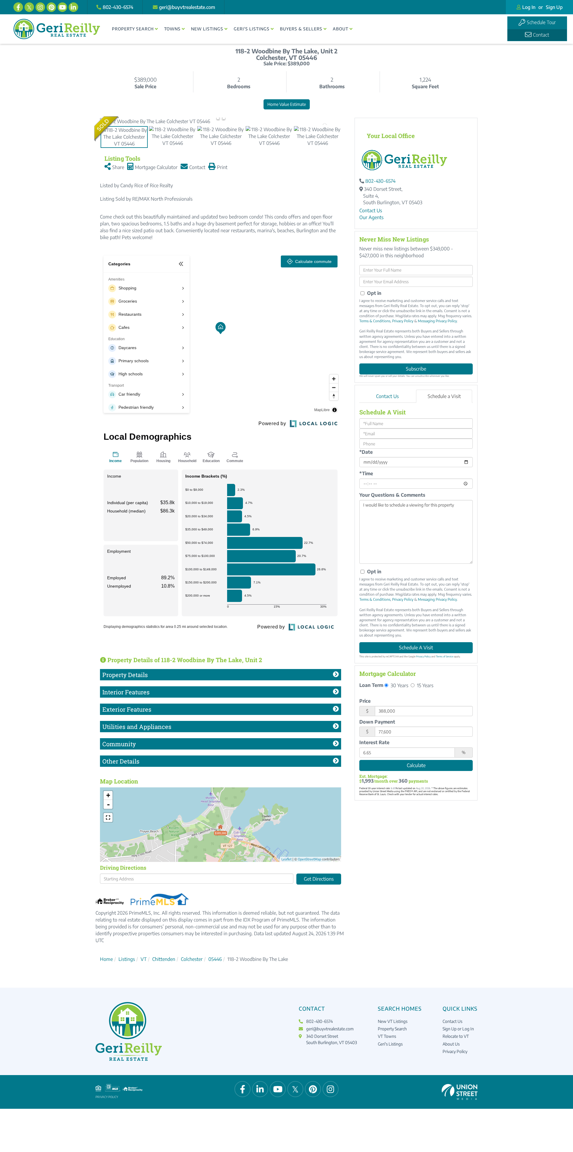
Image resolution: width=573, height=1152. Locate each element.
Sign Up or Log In (458, 1028)
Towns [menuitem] (172, 28)
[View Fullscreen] (108, 817)
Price (365, 701)
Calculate (416, 765)
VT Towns (387, 1036)
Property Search (392, 1028)
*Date (366, 452)
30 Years (398, 685)
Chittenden (163, 959)
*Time (366, 473)
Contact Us (370, 210)
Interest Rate (374, 742)
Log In (528, 7)
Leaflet (286, 859)
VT (144, 959)
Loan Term (371, 685)
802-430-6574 (118, 7)
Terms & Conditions (374, 321)
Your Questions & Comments (392, 495)
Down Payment (377, 722)
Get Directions (319, 879)
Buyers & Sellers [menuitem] (301, 28)
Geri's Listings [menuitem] (251, 28)
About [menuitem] (340, 28)
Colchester (192, 959)
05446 (215, 959)
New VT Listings (392, 1021)
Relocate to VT (456, 1036)
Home (106, 959)
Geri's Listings (390, 1043)
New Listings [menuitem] (207, 28)
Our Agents (371, 217)
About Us (451, 1043)
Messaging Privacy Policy (437, 321)
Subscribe (416, 369)
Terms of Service (444, 656)
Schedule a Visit (444, 396)
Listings (126, 959)
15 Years (424, 685)
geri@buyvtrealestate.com (187, 7)
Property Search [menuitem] (133, 28)
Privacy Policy (402, 321)
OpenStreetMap (309, 859)
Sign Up (554, 7)
